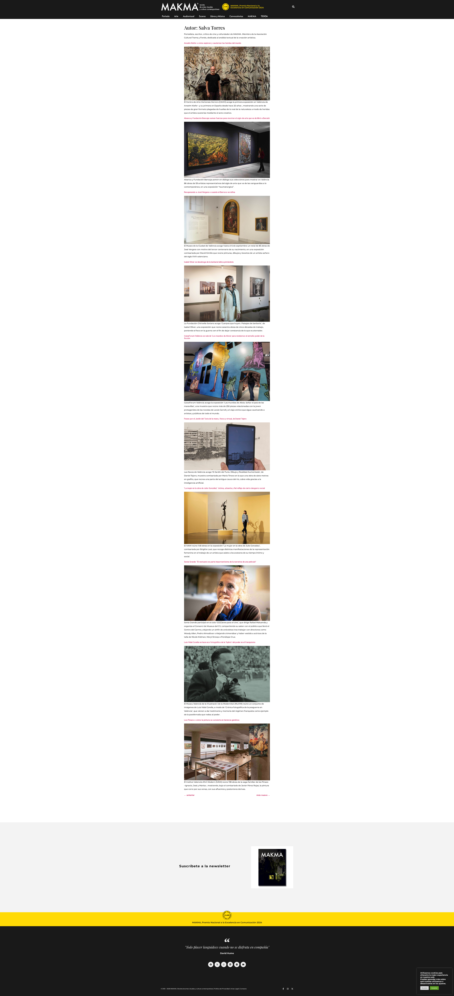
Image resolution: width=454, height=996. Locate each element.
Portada (166, 16)
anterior (189, 795)
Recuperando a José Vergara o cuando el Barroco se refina (209, 192)
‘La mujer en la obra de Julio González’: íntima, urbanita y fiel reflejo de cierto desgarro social (224, 488)
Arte (176, 16)
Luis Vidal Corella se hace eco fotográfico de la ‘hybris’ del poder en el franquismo (219, 642)
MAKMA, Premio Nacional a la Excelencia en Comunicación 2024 (247, 7)
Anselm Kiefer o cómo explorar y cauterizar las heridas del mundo (212, 43)
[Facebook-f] (283, 989)
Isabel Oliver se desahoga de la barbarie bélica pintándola (209, 262)
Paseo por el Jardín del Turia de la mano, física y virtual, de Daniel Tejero (215, 419)
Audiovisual (188, 16)
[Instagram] (288, 989)
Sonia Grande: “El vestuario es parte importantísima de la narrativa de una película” (220, 562)
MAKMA (252, 16)
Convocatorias (236, 16)
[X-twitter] (292, 989)
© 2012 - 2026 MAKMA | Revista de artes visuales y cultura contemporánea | (187, 989)
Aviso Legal (235, 989)
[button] (293, 6)
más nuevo (263, 795)
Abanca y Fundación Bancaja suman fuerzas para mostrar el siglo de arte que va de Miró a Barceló (227, 118)
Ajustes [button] (424, 988)
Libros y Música (217, 16)
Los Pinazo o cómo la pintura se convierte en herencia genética (211, 720)
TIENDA (264, 16)
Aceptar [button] (434, 988)
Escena (202, 16)
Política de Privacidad (221, 989)
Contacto (243, 989)
